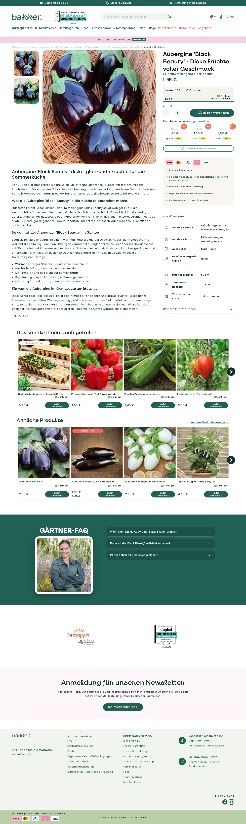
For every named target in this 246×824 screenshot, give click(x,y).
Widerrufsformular (79, 761)
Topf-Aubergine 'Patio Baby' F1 (196, 481)
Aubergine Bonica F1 (30, 481)
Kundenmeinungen (135, 756)
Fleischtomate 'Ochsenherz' (194, 394)
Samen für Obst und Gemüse (90, 47)
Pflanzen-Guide (133, 777)
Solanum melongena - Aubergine (124, 47)
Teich (141, 28)
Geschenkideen (133, 782)
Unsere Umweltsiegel (136, 751)
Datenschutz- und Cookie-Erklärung (90, 772)
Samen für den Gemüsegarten (58, 47)
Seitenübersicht (22, 754)
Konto (71, 751)
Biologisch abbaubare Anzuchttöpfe (40, 394)
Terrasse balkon (100, 28)
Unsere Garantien (134, 746)
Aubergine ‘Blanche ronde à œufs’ (145, 481)
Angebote (204, 28)
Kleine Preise (187, 28)
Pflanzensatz (167, 28)
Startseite (17, 47)
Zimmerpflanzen (124, 28)
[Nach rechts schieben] (231, 371)
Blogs (126, 772)
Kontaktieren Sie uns (80, 746)
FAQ (69, 740)
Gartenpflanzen (22, 28)
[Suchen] (169, 16)
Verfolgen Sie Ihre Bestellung (207, 745)
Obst (84, 28)
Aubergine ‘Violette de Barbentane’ (93, 481)
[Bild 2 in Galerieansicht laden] (26, 63)
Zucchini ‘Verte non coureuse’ (142, 394)
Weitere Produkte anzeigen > (210, 422)
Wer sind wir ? (131, 740)
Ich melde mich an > (123, 707)
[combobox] (137, 16)
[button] (95, 16)
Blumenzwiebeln (45, 28)
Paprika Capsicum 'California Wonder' (94, 394)
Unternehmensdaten (80, 766)
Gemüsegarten (69, 28)
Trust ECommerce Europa (139, 761)
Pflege (152, 28)
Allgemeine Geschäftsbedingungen (89, 756)
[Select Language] (213, 18)
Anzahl (167, 106)
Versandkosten (132, 766)
